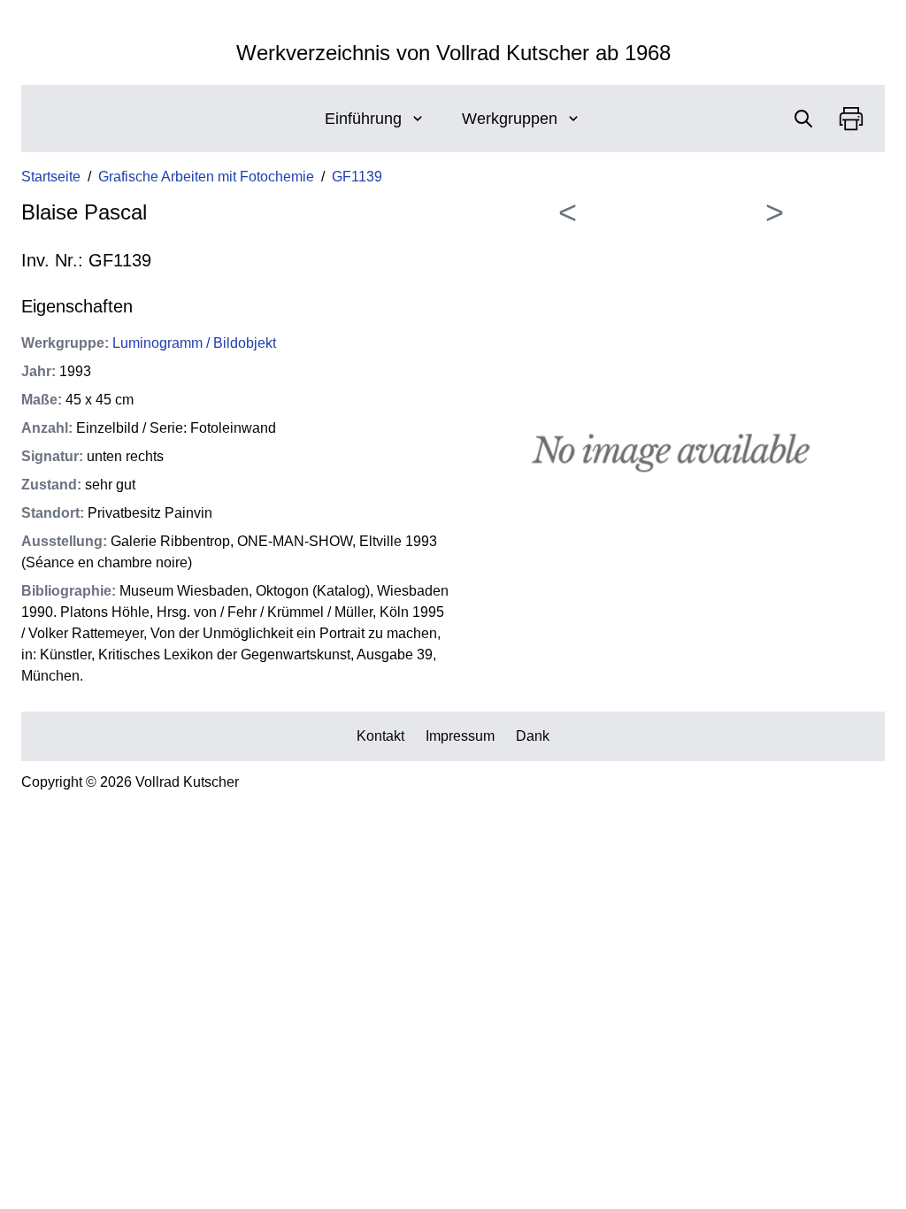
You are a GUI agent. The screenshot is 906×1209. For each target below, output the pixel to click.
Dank (532, 735)
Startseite (51, 176)
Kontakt (380, 735)
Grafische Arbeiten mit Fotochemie (206, 176)
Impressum (460, 735)
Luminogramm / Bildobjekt (194, 342)
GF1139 (357, 176)
